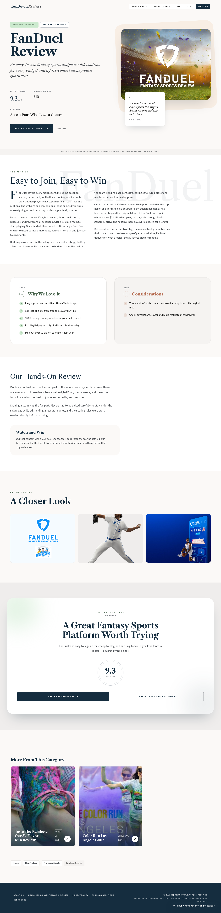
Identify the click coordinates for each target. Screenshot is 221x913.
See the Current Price (28, 128)
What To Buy (138, 6)
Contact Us (19, 900)
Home (16, 863)
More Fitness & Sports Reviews (158, 696)
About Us (18, 895)
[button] (42, 538)
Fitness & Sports (52, 863)
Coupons (203, 6)
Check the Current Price (63, 696)
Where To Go (161, 6)
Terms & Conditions (103, 895)
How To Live (182, 6)
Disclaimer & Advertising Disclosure (48, 895)
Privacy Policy (80, 895)
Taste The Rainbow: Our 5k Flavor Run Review (31, 836)
